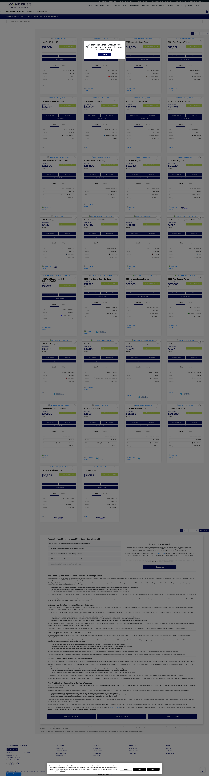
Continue (104, 54)
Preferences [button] (62, 771)
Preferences (126, 769)
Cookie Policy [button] (97, 769)
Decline (139, 769)
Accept (153, 769)
